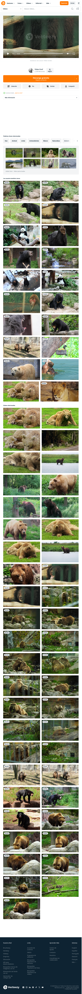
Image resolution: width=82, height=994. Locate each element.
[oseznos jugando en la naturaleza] (60, 529)
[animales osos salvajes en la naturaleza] (21, 462)
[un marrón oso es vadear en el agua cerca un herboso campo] (60, 551)
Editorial (39, 3)
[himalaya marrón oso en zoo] (60, 595)
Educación (6, 958)
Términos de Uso (58, 987)
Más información (10, 97)
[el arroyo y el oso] (60, 257)
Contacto (52, 951)
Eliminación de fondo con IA (8, 971)
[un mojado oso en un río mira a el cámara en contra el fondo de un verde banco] (60, 462)
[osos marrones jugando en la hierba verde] (21, 391)
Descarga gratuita (41, 79)
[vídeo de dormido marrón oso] (60, 885)
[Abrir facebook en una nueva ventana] (23, 986)
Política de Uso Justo (69, 988)
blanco (45, 140)
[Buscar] (72, 9)
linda (23, 140)
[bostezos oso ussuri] (60, 573)
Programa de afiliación (31, 955)
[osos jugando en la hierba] (60, 417)
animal (14, 140)
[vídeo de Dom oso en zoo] (60, 796)
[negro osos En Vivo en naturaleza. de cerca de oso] (21, 796)
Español (73, 950)
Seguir (50, 71)
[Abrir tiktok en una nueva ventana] (36, 986)
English (72, 947)
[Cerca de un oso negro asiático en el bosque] (60, 235)
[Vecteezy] (3, 3)
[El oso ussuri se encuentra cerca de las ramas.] (60, 212)
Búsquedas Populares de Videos (31, 973)
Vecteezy (6, 950)
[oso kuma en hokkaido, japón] (21, 279)
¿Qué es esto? (18, 93)
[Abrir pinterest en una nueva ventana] (33, 986)
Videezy (5, 953)
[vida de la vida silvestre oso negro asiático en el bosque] (21, 190)
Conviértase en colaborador (54, 958)
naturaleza (56, 140)
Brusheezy (6, 947)
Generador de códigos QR (7, 976)
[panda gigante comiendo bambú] (21, 235)
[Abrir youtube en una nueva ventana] (42, 986)
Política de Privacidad (71, 987)
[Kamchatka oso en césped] (60, 484)
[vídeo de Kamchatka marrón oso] (60, 818)
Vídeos (28, 3)
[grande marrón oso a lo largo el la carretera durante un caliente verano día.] (60, 439)
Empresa (6, 956)
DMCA (29, 951)
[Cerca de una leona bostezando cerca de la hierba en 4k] (59, 391)
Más (47, 3)
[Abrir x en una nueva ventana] (39, 986)
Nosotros (52, 954)
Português (73, 953)
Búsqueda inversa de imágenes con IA (9, 967)
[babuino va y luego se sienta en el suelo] (21, 302)
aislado (66, 140)
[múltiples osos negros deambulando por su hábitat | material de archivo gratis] (21, 212)
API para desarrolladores (8, 962)
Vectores (10, 3)
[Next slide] (74, 140)
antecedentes (34, 140)
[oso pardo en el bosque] (21, 484)
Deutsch (73, 956)
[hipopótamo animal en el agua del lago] (60, 368)
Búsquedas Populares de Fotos (31, 967)
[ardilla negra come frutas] (60, 346)
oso (6, 140)
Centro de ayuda (52, 948)
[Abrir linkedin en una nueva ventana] (30, 986)
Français (73, 958)
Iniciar (72, 3)
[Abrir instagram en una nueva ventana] (26, 986)
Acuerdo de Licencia (30, 948)
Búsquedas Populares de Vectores (31, 960)
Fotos (20, 3)
